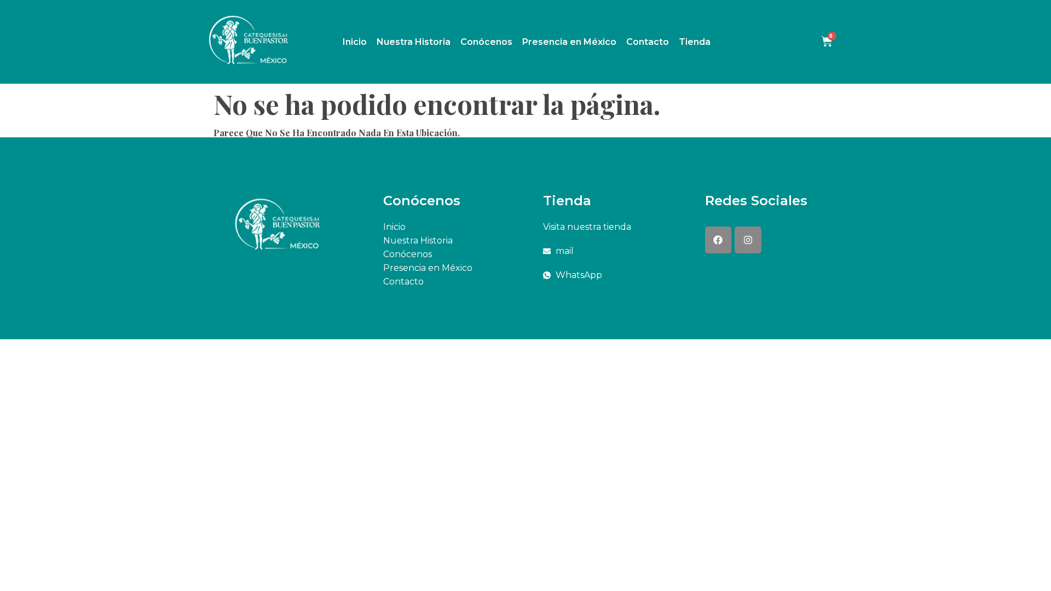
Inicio (355, 42)
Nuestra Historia (414, 42)
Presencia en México (569, 42)
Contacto (647, 42)
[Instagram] (748, 240)
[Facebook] (718, 240)
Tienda (695, 42)
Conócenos (486, 42)
